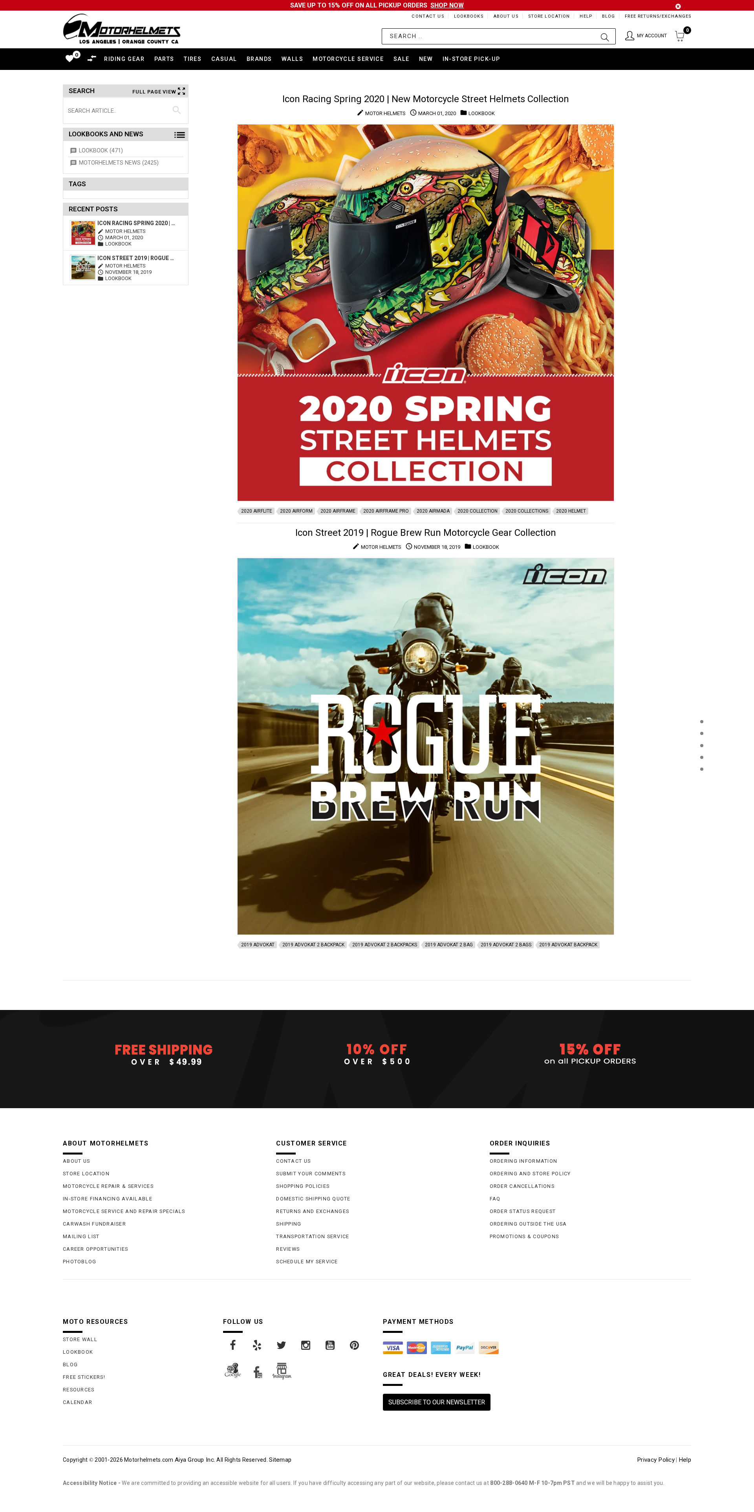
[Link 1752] (257, 1345)
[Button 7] (177, 110)
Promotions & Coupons (524, 1236)
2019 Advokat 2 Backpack (313, 945)
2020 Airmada (433, 511)
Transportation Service (312, 1236)
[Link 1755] (330, 1345)
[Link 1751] (233, 1345)
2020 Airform (296, 511)
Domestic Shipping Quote (313, 1199)
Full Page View (154, 92)
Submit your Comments (311, 1174)
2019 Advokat (258, 945)
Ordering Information (524, 1161)
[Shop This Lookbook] (702, 729)
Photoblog (80, 1262)
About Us (505, 16)
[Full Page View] (702, 703)
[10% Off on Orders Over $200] (377, 1054)
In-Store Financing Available (107, 1199)
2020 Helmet (571, 511)
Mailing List (81, 1236)
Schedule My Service (307, 1262)
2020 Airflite (256, 511)
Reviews (288, 1249)
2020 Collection (478, 511)
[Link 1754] (306, 1345)
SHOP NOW (447, 5)
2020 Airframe (337, 511)
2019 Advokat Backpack (568, 945)
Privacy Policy (656, 1459)
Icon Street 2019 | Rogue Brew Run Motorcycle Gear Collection (136, 258)
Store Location (549, 16)
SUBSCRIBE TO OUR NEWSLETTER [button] (436, 1402)
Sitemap (280, 1459)
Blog (608, 16)
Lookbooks (468, 16)
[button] (646, 36)
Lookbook (78, 1352)
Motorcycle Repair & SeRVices (108, 1186)
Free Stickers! (84, 1377)
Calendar (77, 1402)
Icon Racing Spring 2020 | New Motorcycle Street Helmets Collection (136, 223)
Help (586, 16)
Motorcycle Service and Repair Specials (124, 1211)
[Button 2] (605, 36)
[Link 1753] (282, 1345)
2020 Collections (526, 511)
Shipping (288, 1224)
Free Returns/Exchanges (658, 16)
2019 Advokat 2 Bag (449, 945)
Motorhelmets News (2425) (119, 162)
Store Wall (80, 1339)
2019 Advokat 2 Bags (506, 945)
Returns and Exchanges (312, 1211)
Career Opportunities (95, 1249)
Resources (79, 1390)
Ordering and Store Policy (530, 1174)
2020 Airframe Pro (386, 511)
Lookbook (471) (101, 150)
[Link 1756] (355, 1345)
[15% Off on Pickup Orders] (590, 1054)
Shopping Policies (302, 1186)
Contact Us (428, 16)
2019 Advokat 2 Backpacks (384, 945)
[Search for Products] (702, 782)
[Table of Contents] (702, 807)
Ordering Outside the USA (528, 1224)
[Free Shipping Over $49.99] (163, 1054)
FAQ (495, 1199)
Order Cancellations (522, 1186)
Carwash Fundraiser (94, 1224)
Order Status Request (523, 1211)
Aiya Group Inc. (195, 1459)
